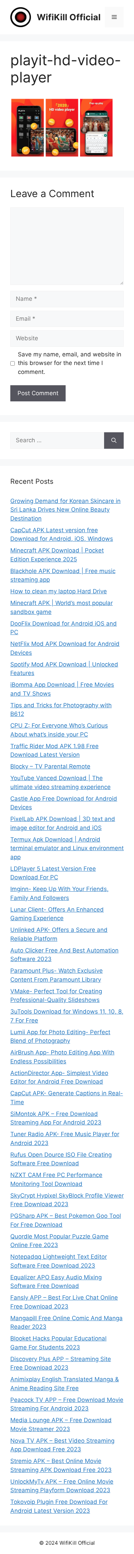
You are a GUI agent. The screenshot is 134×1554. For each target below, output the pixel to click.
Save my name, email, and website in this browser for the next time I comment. (69, 363)
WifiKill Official (69, 17)
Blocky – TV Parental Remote (50, 766)
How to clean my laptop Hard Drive (58, 591)
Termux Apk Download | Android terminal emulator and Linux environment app (67, 848)
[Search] (114, 440)
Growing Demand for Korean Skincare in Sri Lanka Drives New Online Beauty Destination (65, 510)
